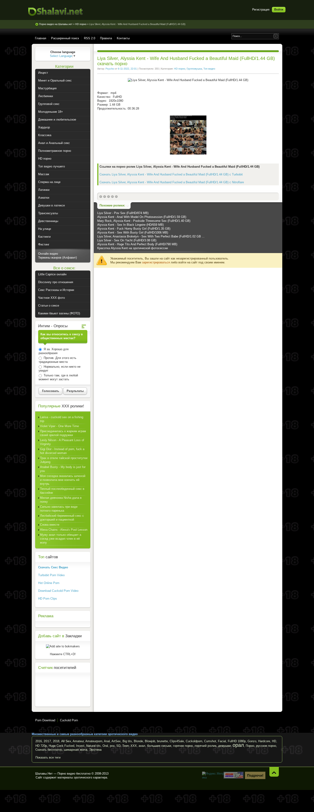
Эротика (95, 749)
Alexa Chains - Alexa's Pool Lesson (63, 529)
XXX (134, 745)
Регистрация (260, 9)
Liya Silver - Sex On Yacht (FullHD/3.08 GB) (126, 240)
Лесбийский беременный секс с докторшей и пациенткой (62, 517)
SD (118, 745)
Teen (125, 745)
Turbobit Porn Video (51, 575)
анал (142, 745)
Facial (222, 741)
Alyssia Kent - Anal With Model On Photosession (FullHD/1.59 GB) (141, 217)
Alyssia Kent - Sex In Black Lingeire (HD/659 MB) (130, 224)
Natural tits (93, 745)
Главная (40, 38)
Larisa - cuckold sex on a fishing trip (61, 419)
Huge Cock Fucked (61, 745)
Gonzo (252, 741)
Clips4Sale (177, 741)
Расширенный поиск (65, 38)
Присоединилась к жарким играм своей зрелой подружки (63, 433)
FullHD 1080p (237, 741)
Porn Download (45, 720)
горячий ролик (205, 745)
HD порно (179, 68)
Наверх (274, 772)
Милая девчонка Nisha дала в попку (61, 499)
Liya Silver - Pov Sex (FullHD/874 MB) (122, 213)
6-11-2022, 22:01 (127, 68)
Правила (106, 38)
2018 (56, 741)
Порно (250, 745)
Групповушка (194, 68)
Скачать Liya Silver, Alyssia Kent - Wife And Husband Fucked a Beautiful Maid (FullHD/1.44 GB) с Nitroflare (172, 182)
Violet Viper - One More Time (59, 426)
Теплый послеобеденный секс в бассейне (62, 490)
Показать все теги (47, 757)
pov (112, 745)
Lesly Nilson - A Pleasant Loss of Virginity (62, 442)
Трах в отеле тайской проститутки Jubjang (63, 460)
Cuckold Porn (69, 720)
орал (238, 745)
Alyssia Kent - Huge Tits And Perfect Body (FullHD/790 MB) (137, 244)
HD (274, 741)
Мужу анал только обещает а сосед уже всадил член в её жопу (60, 538)
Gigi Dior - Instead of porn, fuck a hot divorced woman (62, 451)
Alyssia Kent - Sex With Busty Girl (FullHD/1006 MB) (132, 232)
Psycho (110, 68)
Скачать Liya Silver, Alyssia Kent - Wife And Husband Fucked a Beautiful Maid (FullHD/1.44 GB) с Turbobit (171, 174)
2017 (47, 741)
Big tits (127, 741)
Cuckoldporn (194, 741)
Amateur (78, 741)
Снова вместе (49, 524)
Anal (107, 741)
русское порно (266, 745)
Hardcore (264, 741)
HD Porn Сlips (47, 598)
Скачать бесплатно (48, 749)
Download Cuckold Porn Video (58, 590)
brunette (162, 741)
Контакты (123, 38)
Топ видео (209, 68)
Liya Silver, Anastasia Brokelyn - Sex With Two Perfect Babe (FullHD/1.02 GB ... (151, 236)
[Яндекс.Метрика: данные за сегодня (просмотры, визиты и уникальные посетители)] (213, 775)
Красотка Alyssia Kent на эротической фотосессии (132, 248)
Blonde (138, 741)
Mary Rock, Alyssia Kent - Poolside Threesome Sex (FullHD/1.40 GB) (143, 221)
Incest (80, 745)
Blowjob (150, 741)
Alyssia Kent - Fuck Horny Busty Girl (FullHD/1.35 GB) (133, 228)
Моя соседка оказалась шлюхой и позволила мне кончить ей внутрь (62, 479)
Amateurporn (93, 741)
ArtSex (116, 741)
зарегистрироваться (156, 262)
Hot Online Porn (48, 583)
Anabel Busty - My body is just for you (63, 469)
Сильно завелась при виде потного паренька (58, 508)
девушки (224, 745)
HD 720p (41, 745)
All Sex (66, 741)
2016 (38, 741)
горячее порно (183, 745)
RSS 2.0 (89, 38)
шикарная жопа (75, 749)
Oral (105, 745)
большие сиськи (159, 745)
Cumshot (210, 741)
